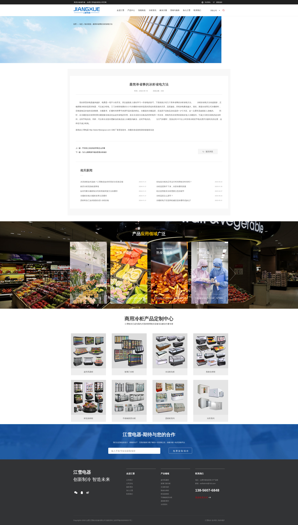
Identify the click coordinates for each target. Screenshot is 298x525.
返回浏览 (209, 151)
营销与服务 (175, 10)
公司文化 (129, 483)
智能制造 (142, 10)
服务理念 (129, 487)
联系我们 (197, 10)
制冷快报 (88, 24)
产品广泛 (149, 233)
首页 (75, 24)
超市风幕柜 (165, 480)
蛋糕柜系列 (165, 501)
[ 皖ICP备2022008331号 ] (122, 520)
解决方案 (163, 10)
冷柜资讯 (152, 10)
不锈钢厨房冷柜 (166, 497)
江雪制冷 (208, 520)
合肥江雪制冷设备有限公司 (96, 520)
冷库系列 (164, 504)
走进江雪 (120, 10)
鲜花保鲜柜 (165, 494)
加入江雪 (186, 10)
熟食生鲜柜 (165, 490)
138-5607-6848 (207, 490)
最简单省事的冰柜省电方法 (102, 24)
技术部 (214, 520)
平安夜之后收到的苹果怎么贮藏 (93, 148)
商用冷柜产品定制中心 (149, 318)
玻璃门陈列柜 (166, 483)
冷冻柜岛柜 (165, 487)
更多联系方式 (201, 497)
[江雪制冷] (86, 8)
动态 (81, 24)
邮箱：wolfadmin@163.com (205, 483)
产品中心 (131, 10)
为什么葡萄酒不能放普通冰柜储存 (94, 152)
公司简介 (129, 480)
